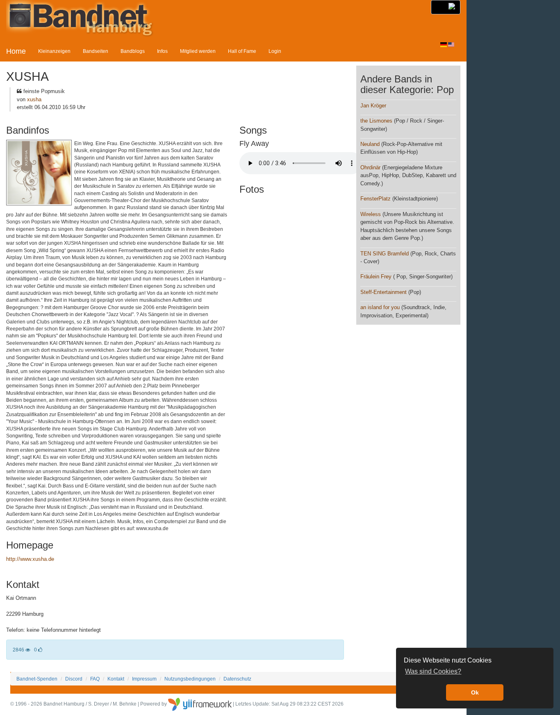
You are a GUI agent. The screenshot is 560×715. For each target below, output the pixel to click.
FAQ (95, 678)
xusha (34, 99)
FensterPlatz (375, 199)
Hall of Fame (242, 51)
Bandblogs (133, 51)
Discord (73, 678)
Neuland (370, 144)
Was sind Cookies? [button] (433, 671)
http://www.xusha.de (30, 559)
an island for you (380, 307)
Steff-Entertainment (383, 292)
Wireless (370, 214)
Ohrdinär (370, 167)
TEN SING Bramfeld (384, 253)
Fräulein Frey (376, 276)
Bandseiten (95, 51)
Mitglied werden (198, 51)
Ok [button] (475, 692)
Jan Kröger (373, 105)
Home (16, 51)
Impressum (144, 678)
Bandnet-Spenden (36, 678)
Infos (162, 51)
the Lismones (376, 121)
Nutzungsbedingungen (190, 678)
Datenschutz (237, 678)
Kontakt (115, 678)
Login (275, 51)
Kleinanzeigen (54, 51)
